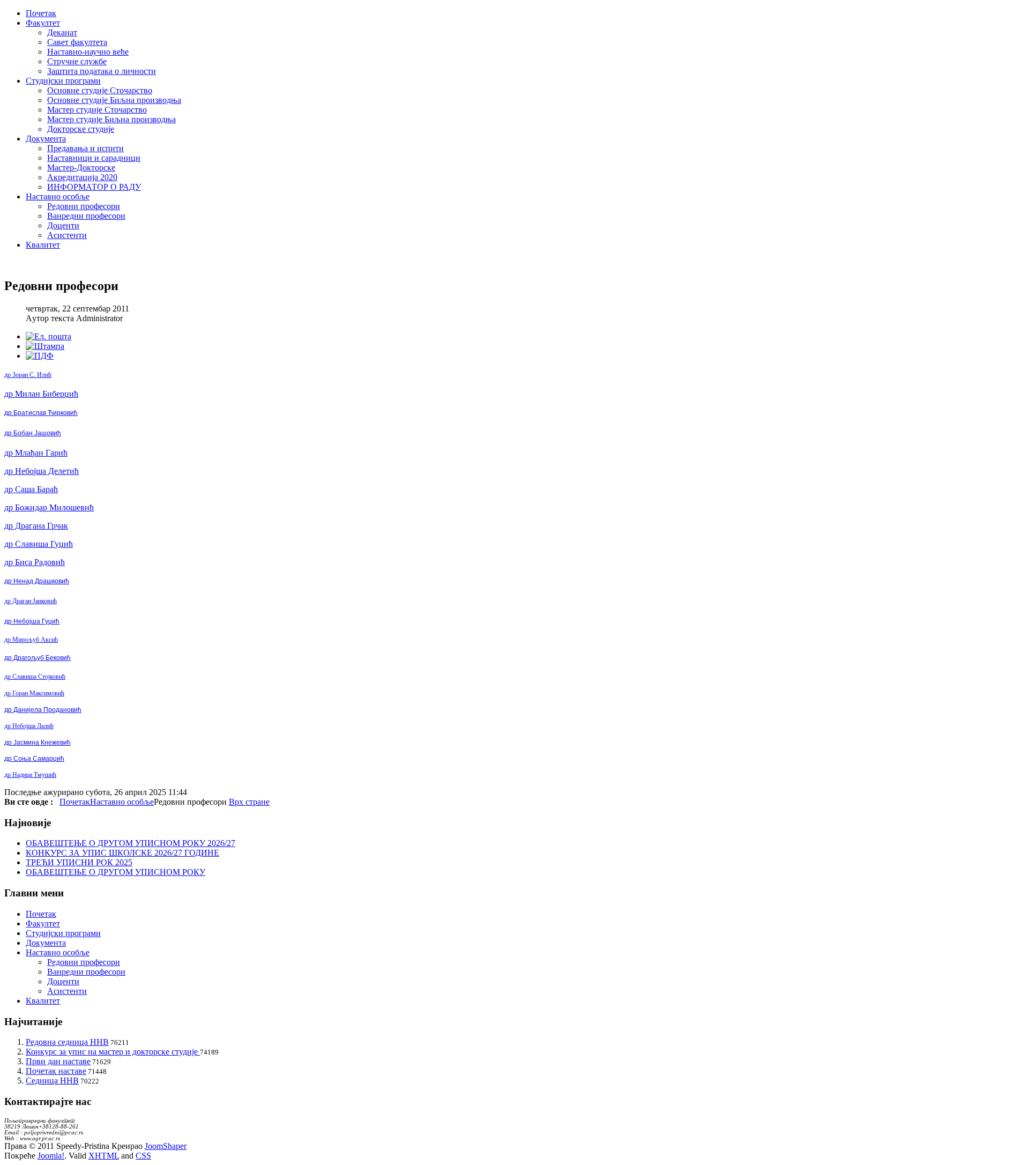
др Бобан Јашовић (32, 433)
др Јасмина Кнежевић (37, 742)
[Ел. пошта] (48, 336)
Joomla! (51, 1155)
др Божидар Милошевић (49, 507)
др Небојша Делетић (41, 471)
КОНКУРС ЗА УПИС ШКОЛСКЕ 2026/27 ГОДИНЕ (122, 852)
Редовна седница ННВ (67, 1042)
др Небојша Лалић (29, 726)
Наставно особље (122, 801)
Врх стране (249, 801)
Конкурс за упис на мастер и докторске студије (113, 1051)
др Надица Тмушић (30, 774)
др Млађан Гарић (36, 452)
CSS (143, 1155)
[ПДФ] (40, 355)
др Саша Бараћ (31, 489)
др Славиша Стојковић (34, 676)
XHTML (103, 1155)
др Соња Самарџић (34, 758)
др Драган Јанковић (30, 601)
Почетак (74, 801)
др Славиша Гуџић (38, 543)
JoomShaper (166, 1146)
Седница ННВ (52, 1080)
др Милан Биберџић (41, 393)
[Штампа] (45, 346)
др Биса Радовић (34, 562)
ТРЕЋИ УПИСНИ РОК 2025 (79, 862)
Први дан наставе (58, 1061)
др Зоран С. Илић (27, 375)
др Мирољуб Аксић (31, 639)
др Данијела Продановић (42, 710)
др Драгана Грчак (36, 525)
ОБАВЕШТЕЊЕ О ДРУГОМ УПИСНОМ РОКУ (115, 872)
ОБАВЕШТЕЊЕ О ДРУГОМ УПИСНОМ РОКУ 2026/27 (130, 843)
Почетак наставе (56, 1070)
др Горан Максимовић (34, 693)
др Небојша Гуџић (31, 621)
